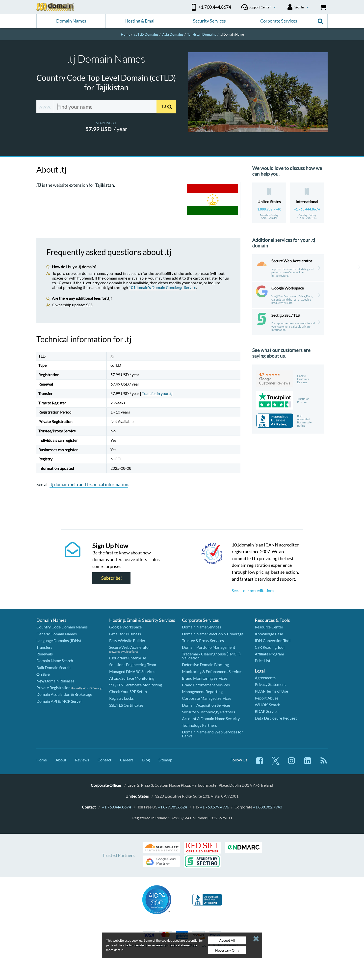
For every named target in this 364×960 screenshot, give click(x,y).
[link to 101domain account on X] (276, 763)
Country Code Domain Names (62, 626)
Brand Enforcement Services (206, 684)
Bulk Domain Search (53, 667)
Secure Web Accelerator (129, 647)
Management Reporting (202, 691)
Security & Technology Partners (208, 711)
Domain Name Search (54, 660)
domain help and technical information (89, 484)
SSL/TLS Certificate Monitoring (135, 684)
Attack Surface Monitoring (131, 678)
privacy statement (180, 945)
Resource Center (269, 626)
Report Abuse (266, 698)
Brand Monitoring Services (204, 678)
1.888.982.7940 (269, 209)
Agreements (265, 677)
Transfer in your (157, 393)
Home (41, 759)
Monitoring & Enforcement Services (212, 671)
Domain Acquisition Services (206, 705)
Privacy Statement (270, 684)
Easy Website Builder (127, 640)
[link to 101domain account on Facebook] (259, 763)
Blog (146, 759)
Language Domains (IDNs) (58, 640)
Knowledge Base (269, 633)
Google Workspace (125, 626)
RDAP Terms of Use (271, 691)
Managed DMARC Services (132, 671)
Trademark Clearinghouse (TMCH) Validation (211, 655)
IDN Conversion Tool (272, 640)
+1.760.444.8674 (307, 209)
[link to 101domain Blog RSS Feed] (324, 763)
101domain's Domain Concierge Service (162, 287)
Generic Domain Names (56, 633)
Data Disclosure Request (276, 718)
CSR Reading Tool (270, 647)
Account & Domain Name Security (211, 718)
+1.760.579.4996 (214, 806)
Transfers (44, 647)
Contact (104, 759)
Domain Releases (55, 680)
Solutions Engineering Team (132, 664)
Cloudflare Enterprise (127, 657)
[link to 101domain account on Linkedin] (308, 763)
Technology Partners (199, 725)
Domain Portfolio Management (208, 647)
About (60, 759)
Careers (126, 759)
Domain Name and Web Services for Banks (212, 733)
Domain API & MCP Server (59, 701)
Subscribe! (111, 578)
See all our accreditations (253, 590)
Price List (262, 660)
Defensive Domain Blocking (205, 664)
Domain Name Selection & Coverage (212, 633)
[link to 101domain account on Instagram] (291, 763)
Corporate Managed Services (206, 698)
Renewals (44, 653)
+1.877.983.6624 (172, 806)
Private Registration (53, 687)
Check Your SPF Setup (128, 691)
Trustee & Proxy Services (203, 640)
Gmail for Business (125, 633)
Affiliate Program (269, 653)
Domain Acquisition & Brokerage (64, 694)
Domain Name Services (201, 626)
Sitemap (165, 759)
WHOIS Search (267, 704)
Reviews (82, 759)
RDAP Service (266, 711)
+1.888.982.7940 (267, 806)
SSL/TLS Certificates (126, 705)
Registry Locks (121, 698)
